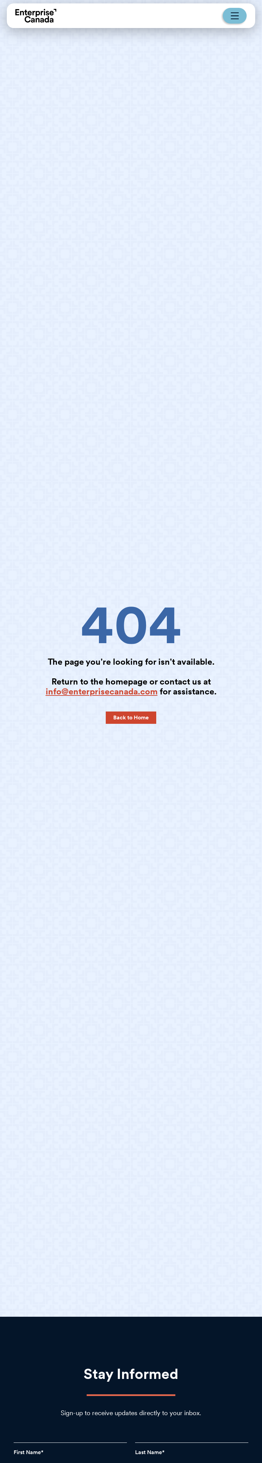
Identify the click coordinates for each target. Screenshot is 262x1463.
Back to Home (131, 717)
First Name (27, 1452)
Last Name (148, 1452)
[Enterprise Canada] (35, 16)
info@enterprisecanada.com (102, 691)
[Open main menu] (235, 16)
